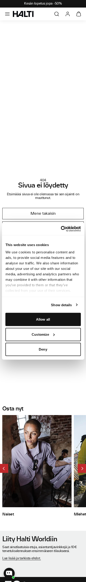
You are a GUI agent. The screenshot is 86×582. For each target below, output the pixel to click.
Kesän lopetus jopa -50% (43, 3)
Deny (43, 349)
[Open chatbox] (9, 573)
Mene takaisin (43, 213)
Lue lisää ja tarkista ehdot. (21, 558)
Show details (61, 305)
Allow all (43, 319)
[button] (7, 13)
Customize (40, 334)
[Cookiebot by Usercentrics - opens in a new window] (61, 229)
